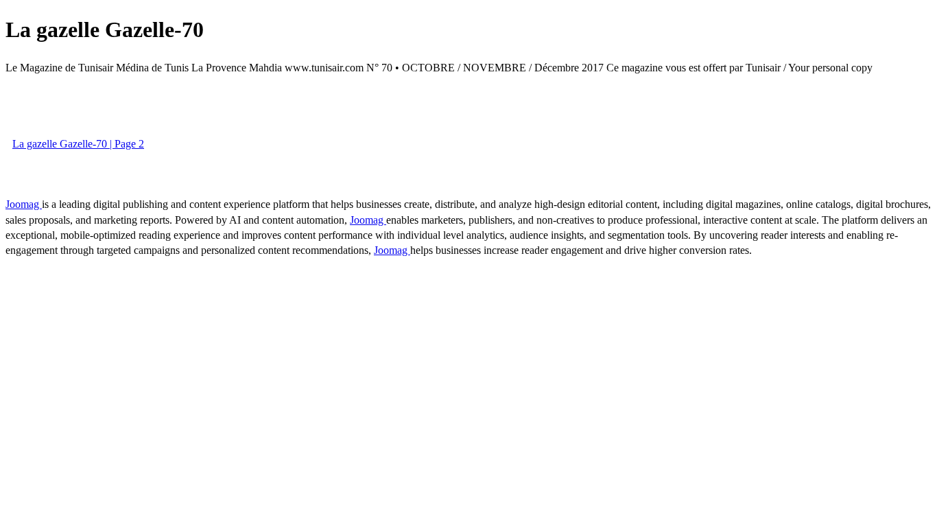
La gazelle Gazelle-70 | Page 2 (78, 144)
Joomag (23, 204)
